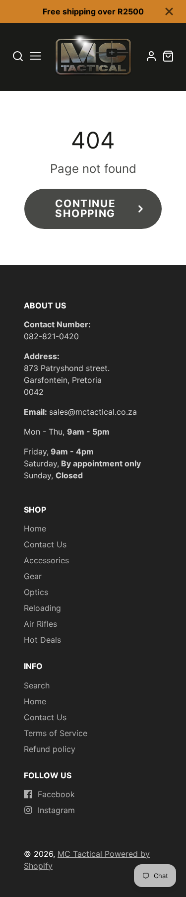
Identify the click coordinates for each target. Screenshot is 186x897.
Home (35, 528)
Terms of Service (55, 733)
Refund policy (49, 749)
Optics (36, 592)
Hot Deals (42, 640)
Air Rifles (40, 624)
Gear (33, 576)
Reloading (42, 608)
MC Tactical (81, 854)
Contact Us (45, 544)
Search (37, 685)
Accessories (46, 560)
